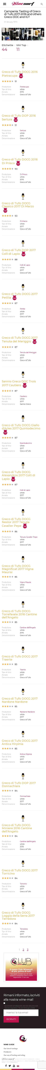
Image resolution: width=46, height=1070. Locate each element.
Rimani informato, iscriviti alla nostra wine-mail (22, 997)
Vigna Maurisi (25, 582)
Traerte (23, 670)
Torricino (23, 884)
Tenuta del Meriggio (28, 352)
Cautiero (23, 396)
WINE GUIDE (9, 1044)
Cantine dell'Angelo (28, 627)
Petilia (22, 309)
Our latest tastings (11, 1048)
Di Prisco (23, 174)
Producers (7, 1052)
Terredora (24, 929)
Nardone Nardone (27, 712)
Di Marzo (23, 221)
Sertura (23, 131)
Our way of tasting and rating (14, 1055)
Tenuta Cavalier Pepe (28, 537)
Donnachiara (25, 796)
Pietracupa (24, 87)
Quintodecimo (26, 443)
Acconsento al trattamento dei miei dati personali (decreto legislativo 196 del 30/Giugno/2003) (21, 1007)
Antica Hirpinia (26, 754)
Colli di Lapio (25, 265)
